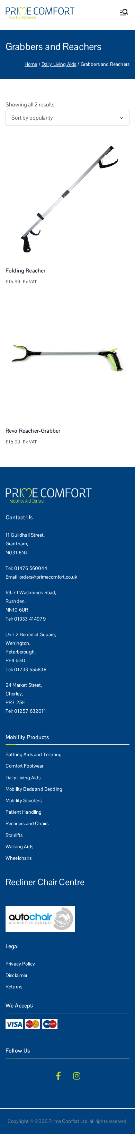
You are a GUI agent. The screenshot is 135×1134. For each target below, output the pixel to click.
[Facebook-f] (58, 1075)
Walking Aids (19, 846)
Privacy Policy (20, 964)
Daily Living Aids (59, 64)
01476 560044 (30, 568)
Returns (14, 987)
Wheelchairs (19, 858)
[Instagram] (77, 1075)
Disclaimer (17, 975)
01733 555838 (30, 669)
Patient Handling (24, 812)
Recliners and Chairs (27, 823)
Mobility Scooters (24, 800)
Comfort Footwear (25, 766)
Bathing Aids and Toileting (34, 754)
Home (31, 64)
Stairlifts (14, 835)
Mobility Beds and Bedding (34, 789)
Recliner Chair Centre (45, 882)
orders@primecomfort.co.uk (48, 577)
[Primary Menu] (123, 13)
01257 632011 (30, 711)
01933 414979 (30, 619)
